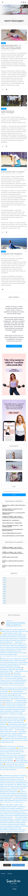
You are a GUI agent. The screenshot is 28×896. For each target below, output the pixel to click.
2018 (4, 592)
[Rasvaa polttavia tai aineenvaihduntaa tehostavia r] (14, 847)
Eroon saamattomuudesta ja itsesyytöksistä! (13, 535)
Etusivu (3, 873)
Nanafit (10, 873)
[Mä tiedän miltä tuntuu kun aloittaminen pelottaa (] (14, 759)
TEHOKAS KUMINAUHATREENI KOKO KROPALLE (12, 533)
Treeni (8, 50)
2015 (4, 598)
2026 (4, 578)
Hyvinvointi (4, 50)
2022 (4, 582)
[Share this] (9, 89)
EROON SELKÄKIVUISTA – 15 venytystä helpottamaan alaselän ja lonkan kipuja (11, 47)
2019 (4, 589)
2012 (4, 603)
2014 (4, 601)
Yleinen (13, 50)
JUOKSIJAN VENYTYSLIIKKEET (11, 254)
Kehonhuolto (10, 173)
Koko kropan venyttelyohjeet (13, 172)
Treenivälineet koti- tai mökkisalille (11, 520)
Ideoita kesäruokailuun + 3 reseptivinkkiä (12, 523)
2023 (4, 580)
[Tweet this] (12, 89)
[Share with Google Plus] (15, 89)
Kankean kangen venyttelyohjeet (7, 112)
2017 (4, 594)
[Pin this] (19, 89)
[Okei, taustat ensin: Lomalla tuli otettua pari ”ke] (14, 642)
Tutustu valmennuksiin (14, 346)
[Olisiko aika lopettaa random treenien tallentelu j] (14, 701)
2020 (4, 587)
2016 (4, 596)
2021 (4, 585)
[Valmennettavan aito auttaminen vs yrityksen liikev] (14, 788)
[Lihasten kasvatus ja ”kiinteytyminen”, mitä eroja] (14, 672)
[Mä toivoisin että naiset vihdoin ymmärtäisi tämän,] (14, 730)
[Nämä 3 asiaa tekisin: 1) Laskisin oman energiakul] (14, 818)
